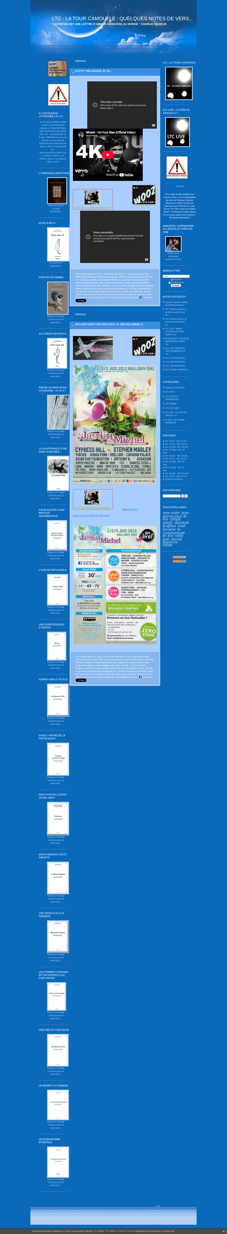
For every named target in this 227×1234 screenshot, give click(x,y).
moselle (105, 286)
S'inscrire (177, 279)
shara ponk (88, 288)
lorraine (169, 529)
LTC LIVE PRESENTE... (175, 358)
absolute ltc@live (176, 524)
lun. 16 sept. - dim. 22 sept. (173, 468)
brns (131, 291)
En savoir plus (168, 1231)
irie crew (111, 297)
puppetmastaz (144, 288)
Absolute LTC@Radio (175, 387)
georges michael (130, 297)
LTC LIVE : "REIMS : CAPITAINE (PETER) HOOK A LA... (174, 332)
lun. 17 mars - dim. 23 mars (174, 451)
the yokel (93, 294)
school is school (97, 674)
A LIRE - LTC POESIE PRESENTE (175, 421)
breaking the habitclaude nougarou (102, 277)
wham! (119, 297)
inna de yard (81, 291)
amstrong (123, 277)
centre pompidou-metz (86, 286)
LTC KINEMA (171, 404)
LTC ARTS (170, 392)
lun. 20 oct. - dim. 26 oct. (176, 441)
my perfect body (95, 677)
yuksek (79, 288)
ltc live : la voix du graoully (109, 659)
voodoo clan (86, 297)
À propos (179, 186)
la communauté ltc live (174, 532)
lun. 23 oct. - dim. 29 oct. (176, 476)
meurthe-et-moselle (145, 286)
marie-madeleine (105, 294)
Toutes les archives (173, 479)
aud (139, 294)
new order (171, 513)
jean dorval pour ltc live (176, 516)
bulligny (131, 286)
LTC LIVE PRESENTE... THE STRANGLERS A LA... (175, 351)
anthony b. (123, 288)
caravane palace (109, 288)
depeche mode (170, 543)
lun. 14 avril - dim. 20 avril (176, 447)
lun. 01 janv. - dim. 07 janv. (177, 473)
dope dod (138, 291)
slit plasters (132, 294)
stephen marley (117, 283)
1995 (127, 283)
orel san (97, 288)
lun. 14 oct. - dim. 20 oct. (176, 458)
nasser (125, 291)
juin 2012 (122, 286)
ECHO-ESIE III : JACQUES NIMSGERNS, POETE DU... (177, 341)
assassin (133, 288)
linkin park (80, 277)
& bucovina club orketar (110, 291)
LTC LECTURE (172, 408)
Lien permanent (136, 274)
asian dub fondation (140, 283)
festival (86, 283)
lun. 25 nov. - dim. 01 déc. (176, 456)
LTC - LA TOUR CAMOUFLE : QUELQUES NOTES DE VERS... (122, 18)
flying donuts (120, 294)
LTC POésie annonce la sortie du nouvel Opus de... (176, 312)
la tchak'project (100, 297)
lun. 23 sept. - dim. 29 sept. (173, 463)
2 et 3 (115, 286)
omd (181, 526)
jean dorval (172, 539)
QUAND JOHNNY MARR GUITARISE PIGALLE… (176, 303)
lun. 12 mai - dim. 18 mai (176, 444)
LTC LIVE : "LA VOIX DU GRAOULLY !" (176, 413)
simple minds (172, 521)
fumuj (85, 294)
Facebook (147, 297)
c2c (89, 291)
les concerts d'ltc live (128, 280)
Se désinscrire (177, 282)
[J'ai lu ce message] (223, 1231)
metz (179, 536)
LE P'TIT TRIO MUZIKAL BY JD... (93, 71)
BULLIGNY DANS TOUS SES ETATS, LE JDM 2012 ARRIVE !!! (109, 324)
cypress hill (104, 283)
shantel (95, 291)
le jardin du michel (92, 662)
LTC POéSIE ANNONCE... (177, 370)
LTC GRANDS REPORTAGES (172, 397)
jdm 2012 (94, 283)
